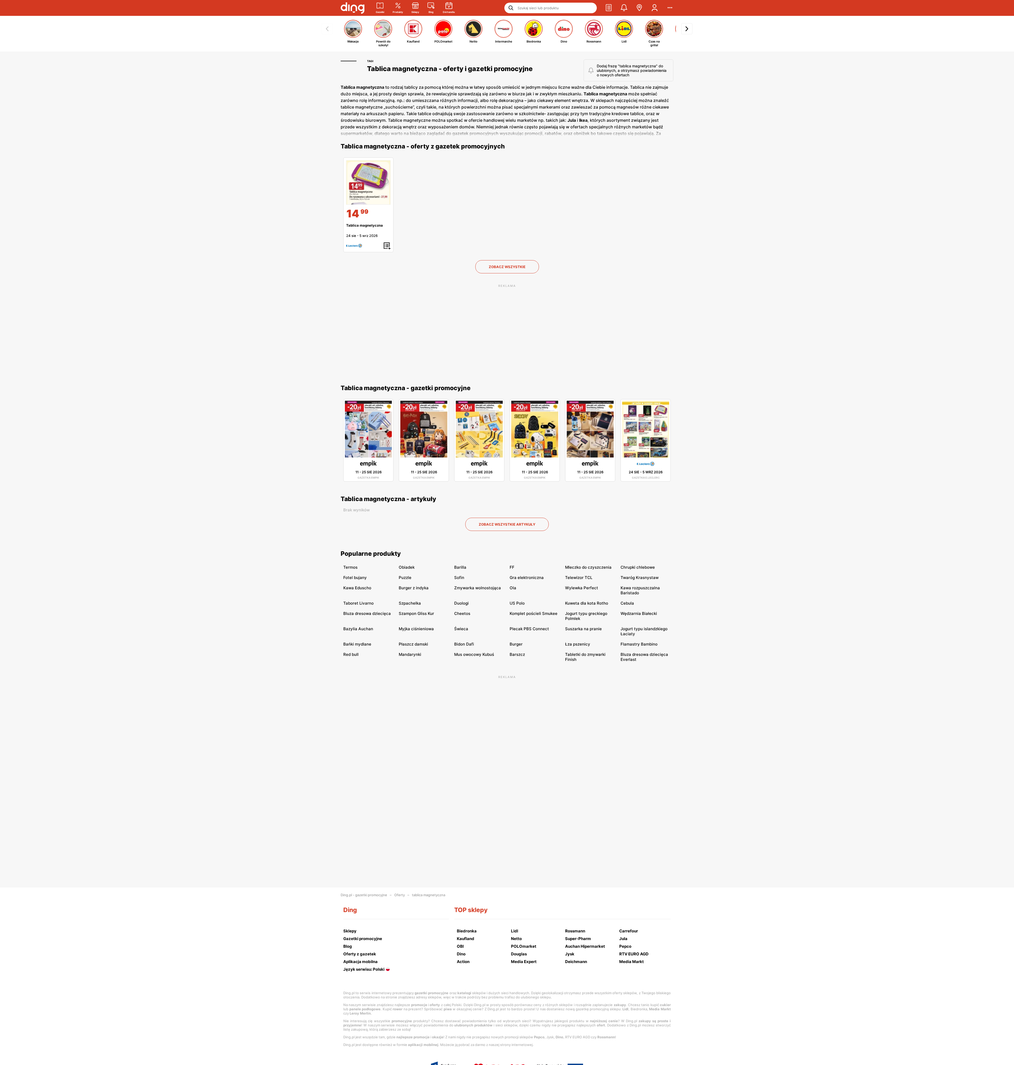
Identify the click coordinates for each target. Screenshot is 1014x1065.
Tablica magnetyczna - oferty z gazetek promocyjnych (423, 146)
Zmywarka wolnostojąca (477, 587)
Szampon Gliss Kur (416, 613)
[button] (608, 8)
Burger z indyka (414, 587)
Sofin (459, 577)
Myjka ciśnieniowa (416, 628)
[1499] (368, 182)
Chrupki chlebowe (638, 567)
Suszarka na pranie (583, 628)
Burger (516, 644)
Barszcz (517, 654)
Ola (513, 587)
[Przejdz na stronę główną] (352, 8)
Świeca (461, 628)
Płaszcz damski (413, 644)
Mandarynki (410, 654)
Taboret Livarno (358, 603)
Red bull (351, 654)
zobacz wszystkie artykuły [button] (507, 524)
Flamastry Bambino (639, 644)
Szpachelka (410, 603)
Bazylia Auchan (358, 628)
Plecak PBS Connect (529, 628)
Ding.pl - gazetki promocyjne (364, 895)
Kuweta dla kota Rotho (586, 603)
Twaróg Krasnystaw (640, 577)
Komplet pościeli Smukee (533, 613)
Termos (350, 567)
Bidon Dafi (464, 644)
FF (512, 567)
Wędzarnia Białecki (639, 613)
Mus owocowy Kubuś (474, 654)
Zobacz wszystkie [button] (507, 267)
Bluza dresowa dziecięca (367, 613)
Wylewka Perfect (581, 587)
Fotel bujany (355, 577)
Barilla (460, 567)
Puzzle (405, 577)
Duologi (461, 603)
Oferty (399, 895)
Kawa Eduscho (357, 587)
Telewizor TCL (578, 577)
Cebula (627, 603)
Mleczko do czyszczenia (588, 567)
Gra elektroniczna (527, 577)
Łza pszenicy (577, 644)
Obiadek (407, 567)
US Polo (517, 603)
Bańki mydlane (357, 644)
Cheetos (462, 613)
